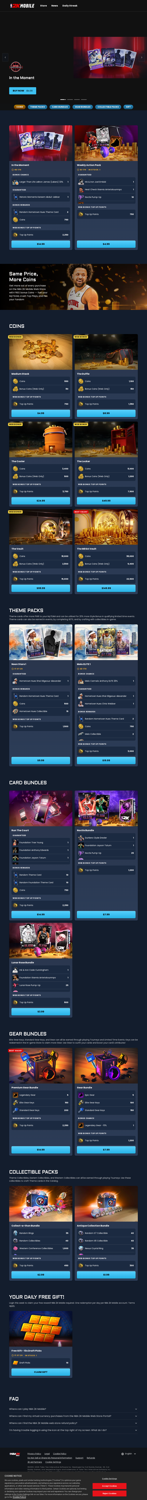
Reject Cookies (109, 1493)
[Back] (5, 57)
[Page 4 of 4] (84, 99)
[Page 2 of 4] (70, 99)
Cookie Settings (53, 1462)
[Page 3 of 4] (77, 99)
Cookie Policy (19, 1497)
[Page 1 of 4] (63, 99)
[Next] (142, 57)
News (54, 5)
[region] (73, 1486)
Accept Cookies (109, 1486)
